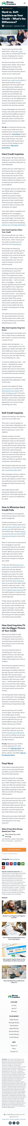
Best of (14, 1008)
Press (14, 1048)
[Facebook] (10, 1123)
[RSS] (17, 1123)
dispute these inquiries (15, 590)
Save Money (14, 1025)
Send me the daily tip (14, 849)
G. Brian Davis (8, 26)
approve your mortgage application (14, 225)
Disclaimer (23, 1119)
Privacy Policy (5, 1119)
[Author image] (3, 26)
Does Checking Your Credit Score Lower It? (14, 981)
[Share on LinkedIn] (15, 863)
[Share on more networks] (19, 863)
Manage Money (14, 1022)
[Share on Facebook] (7, 863)
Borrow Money (8, 8)
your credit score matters (16, 80)
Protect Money (14, 1034)
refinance (11, 393)
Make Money (14, 1020)
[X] (14, 1123)
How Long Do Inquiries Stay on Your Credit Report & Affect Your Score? (14, 960)
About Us (14, 1046)
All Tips (14, 1005)
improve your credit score (15, 733)
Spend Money (14, 1028)
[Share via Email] (22, 863)
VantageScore (16, 244)
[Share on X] (3, 863)
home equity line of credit (10, 391)
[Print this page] (3, 867)
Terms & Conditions (15, 1119)
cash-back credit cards (12, 527)
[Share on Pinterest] (11, 863)
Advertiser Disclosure (22, 7)
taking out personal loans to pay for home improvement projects (14, 533)
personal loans (7, 388)
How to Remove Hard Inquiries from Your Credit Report (14, 938)
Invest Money (14, 1037)
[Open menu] (24, 3)
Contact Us (14, 1051)
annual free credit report (13, 470)
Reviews (14, 1011)
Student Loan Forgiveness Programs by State (14, 916)
